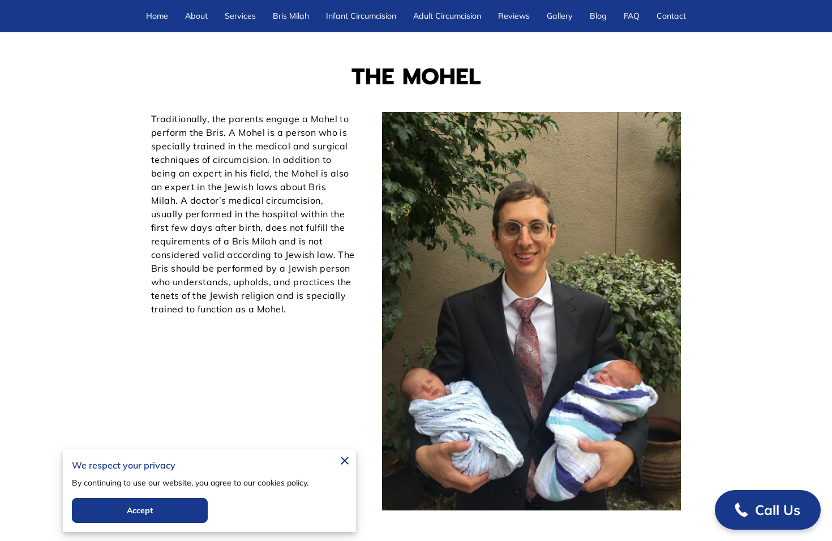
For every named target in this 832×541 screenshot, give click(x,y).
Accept (140, 510)
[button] (768, 510)
